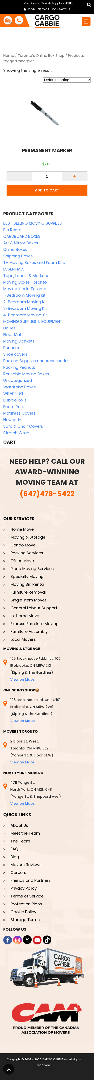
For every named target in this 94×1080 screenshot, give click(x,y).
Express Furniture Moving (34, 623)
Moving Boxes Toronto (25, 282)
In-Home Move (24, 615)
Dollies (9, 328)
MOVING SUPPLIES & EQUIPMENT (32, 321)
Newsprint (13, 419)
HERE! (69, 3)
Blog (14, 857)
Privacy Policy (23, 888)
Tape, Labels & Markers (25, 275)
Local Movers (23, 639)
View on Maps (22, 679)
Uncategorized (17, 380)
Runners (11, 347)
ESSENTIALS (13, 269)
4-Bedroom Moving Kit (25, 315)
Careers (18, 872)
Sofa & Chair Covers (23, 426)
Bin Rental (12, 230)
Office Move (22, 560)
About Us (19, 825)
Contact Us (61, 9)
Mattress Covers (19, 413)
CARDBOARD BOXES (21, 236)
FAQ (14, 849)
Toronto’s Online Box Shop (41, 55)
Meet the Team (25, 833)
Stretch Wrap (16, 433)
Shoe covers (15, 354)
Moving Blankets (19, 341)
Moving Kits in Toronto (24, 288)
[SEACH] (88, 5)
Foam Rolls (13, 406)
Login (30, 9)
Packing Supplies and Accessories (36, 360)
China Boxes (15, 249)
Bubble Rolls (15, 400)
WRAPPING (13, 393)
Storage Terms (25, 919)
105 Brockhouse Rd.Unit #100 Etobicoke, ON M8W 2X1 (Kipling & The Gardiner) (35, 669)
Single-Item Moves (28, 600)
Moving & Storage (27, 537)
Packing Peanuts (19, 367)
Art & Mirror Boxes (20, 243)
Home (8, 55)
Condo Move (22, 545)
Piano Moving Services (32, 568)
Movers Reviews (26, 864)
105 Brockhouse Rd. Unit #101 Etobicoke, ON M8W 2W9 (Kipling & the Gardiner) (35, 710)
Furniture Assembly (29, 631)
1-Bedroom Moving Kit (24, 295)
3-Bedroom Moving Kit (25, 308)
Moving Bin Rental (27, 584)
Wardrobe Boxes (19, 387)
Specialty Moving (27, 576)
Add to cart (47, 190)
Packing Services (26, 553)
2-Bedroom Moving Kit (25, 302)
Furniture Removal (28, 592)
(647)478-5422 (47, 494)
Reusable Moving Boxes (26, 374)
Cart (45, 9)
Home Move (22, 529)
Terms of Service (27, 896)
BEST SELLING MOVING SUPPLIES (32, 223)
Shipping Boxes (18, 256)
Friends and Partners (30, 880)
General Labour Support (33, 608)
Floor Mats (13, 334)
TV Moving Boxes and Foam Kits (34, 262)
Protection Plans (26, 904)
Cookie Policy (23, 912)
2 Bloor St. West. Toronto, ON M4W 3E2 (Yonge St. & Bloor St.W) (31, 752)
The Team (20, 841)
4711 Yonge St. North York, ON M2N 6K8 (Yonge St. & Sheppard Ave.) (35, 793)
